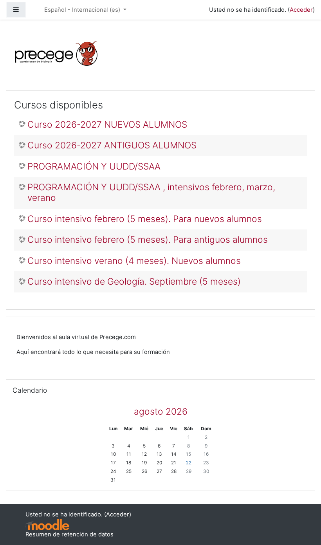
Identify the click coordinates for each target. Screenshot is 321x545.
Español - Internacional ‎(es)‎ (83, 9)
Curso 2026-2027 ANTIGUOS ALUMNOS (112, 145)
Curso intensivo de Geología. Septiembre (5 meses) (134, 281)
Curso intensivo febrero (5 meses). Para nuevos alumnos (144, 219)
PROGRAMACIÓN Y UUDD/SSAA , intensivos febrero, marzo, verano (151, 192)
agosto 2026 (161, 411)
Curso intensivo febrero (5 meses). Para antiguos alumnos (147, 240)
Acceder (301, 9)
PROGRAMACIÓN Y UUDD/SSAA (93, 166)
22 (188, 463)
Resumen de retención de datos (69, 534)
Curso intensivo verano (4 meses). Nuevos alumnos (134, 261)
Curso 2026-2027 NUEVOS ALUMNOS (107, 124)
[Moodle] (47, 524)
